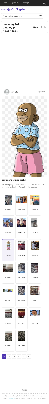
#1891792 (8, 210)
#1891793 (21, 210)
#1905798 (8, 232)
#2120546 (21, 300)
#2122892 (21, 323)
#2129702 (21, 346)
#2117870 (35, 278)
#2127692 (8, 346)
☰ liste (43, 27)
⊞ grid (35, 27)
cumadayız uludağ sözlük (14, 180)
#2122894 (35, 323)
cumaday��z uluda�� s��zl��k (12, 27)
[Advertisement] (24, 59)
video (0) (26, 3)
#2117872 (8, 300)
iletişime (38, 396)
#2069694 (21, 255)
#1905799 (21, 232)
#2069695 (35, 255)
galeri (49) (15, 3)
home (6, 3)
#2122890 (8, 323)
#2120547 (35, 300)
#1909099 (8, 255)
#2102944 (21, 278)
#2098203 (8, 278)
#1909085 (35, 232)
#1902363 (35, 210)
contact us (11, 398)
